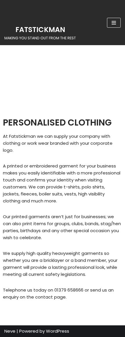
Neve (9, 331)
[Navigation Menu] (114, 23)
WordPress (57, 331)
